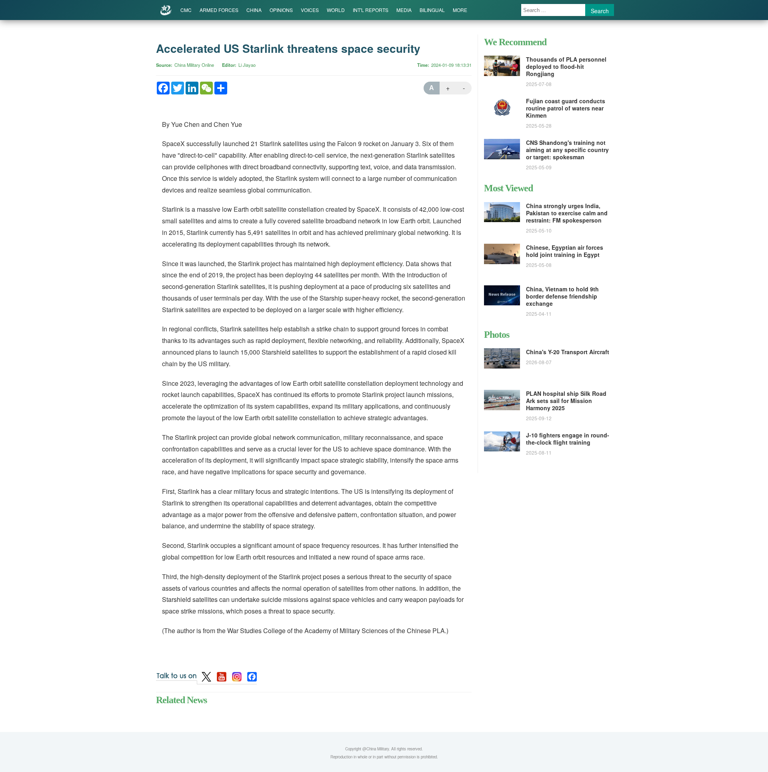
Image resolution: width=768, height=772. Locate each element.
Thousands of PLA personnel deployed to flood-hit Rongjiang (566, 66)
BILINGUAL (432, 9)
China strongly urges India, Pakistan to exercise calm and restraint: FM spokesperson (567, 213)
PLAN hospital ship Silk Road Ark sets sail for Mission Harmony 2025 (566, 400)
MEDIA (404, 9)
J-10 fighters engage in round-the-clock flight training (567, 438)
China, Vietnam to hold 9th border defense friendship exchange (562, 296)
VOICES (310, 9)
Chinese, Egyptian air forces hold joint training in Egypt (564, 251)
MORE (460, 9)
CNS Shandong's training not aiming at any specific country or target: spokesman (567, 149)
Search (600, 11)
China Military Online (194, 65)
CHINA (254, 9)
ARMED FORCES (219, 9)
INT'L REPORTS (370, 9)
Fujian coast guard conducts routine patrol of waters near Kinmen (565, 108)
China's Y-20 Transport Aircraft (567, 352)
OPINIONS (281, 9)
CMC (186, 9)
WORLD (336, 9)
